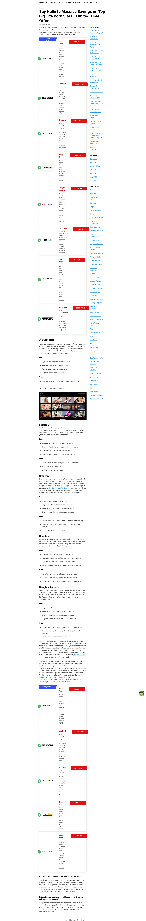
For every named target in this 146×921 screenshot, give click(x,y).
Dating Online (95, 240)
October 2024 (95, 180)
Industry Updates (96, 281)
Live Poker (93, 295)
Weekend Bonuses (96, 395)
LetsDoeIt (62, 84)
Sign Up (77, 42)
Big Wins (93, 203)
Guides (92, 274)
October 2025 (95, 170)
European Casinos (96, 253)
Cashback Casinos (96, 217)
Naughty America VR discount (59, 488)
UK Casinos (94, 377)
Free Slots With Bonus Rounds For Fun (96, 103)
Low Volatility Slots (96, 299)
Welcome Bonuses (96, 399)
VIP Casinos (94, 384)
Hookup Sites (66, 2)
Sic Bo (92, 354)
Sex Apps (93, 340)
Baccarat (93, 193)
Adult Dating (77, 2)
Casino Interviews (96, 231)
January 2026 (95, 166)
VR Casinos (94, 391)
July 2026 (93, 159)
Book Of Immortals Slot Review (95, 45)
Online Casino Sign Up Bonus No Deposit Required (96, 135)
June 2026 (94, 162)
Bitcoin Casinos (95, 210)
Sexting (85, 2)
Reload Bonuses (95, 333)
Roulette (93, 336)
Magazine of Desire (47, 2)
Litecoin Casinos (96, 288)
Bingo (92, 207)
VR (102, 2)
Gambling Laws (95, 260)
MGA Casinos (94, 312)
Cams (92, 2)
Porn (97, 2)
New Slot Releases (96, 319)
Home (58, 2)
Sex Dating (94, 347)
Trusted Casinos (95, 373)
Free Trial (79, 84)
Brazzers (62, 120)
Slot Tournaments (96, 358)
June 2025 (94, 173)
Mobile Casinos (95, 316)
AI (106, 2)
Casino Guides (95, 227)
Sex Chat (93, 343)
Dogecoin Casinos (96, 244)
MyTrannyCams (80, 655)
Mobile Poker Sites (96, 92)
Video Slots (94, 381)
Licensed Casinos (96, 284)
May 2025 (93, 177)
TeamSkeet (63, 228)
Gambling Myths (96, 264)
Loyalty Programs (96, 303)
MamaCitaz (63, 307)
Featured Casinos (96, 257)
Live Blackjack (95, 292)
